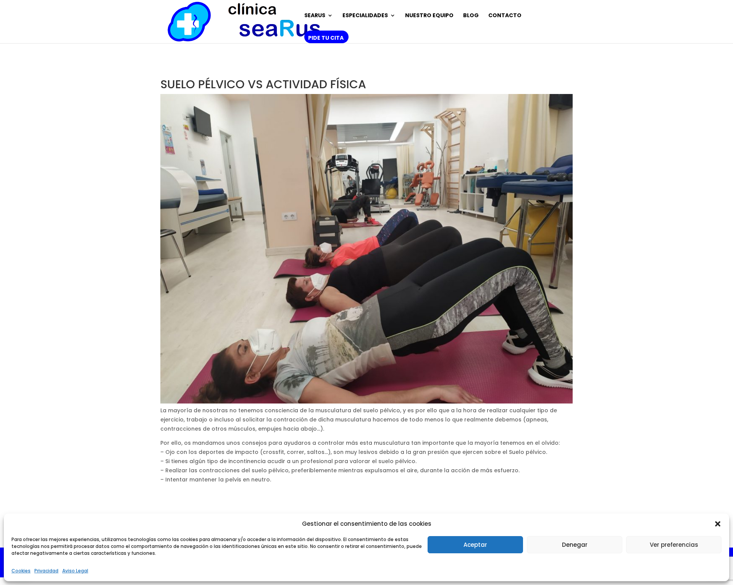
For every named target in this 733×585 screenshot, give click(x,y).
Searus (314, 16)
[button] (718, 524)
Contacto (504, 16)
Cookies (21, 570)
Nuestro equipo (429, 16)
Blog (471, 16)
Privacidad (46, 570)
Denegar (575, 545)
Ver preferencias (674, 545)
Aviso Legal (75, 570)
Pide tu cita (326, 38)
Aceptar (475, 545)
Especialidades (365, 16)
